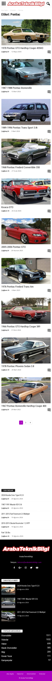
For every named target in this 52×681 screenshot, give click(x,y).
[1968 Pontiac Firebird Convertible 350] (26, 152)
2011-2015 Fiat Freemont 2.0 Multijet (15, 514)
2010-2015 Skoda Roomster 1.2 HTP (15, 523)
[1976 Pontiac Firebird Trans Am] (26, 271)
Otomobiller (6, 635)
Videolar (4, 639)
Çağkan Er (5, 171)
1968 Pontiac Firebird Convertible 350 (20, 167)
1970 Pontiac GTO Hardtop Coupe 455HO (22, 48)
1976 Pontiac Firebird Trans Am (17, 286)
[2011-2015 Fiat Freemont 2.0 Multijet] (8, 616)
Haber (4, 644)
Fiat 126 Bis (5, 532)
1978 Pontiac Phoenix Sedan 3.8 (17, 366)
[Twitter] (32, 568)
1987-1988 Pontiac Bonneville (16, 87)
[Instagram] (26, 568)
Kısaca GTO (7, 207)
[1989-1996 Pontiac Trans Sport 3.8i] (26, 112)
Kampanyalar (6, 660)
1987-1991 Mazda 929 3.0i (11, 504)
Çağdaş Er (5, 52)
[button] (48, 4)
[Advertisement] (26, 458)
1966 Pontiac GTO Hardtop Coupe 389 (20, 326)
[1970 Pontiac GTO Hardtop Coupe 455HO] (26, 32)
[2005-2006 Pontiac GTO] (26, 231)
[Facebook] (15, 568)
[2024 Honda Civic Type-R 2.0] (8, 590)
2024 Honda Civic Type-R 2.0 (12, 495)
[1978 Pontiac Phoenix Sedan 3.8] (26, 351)
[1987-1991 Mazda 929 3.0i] (8, 603)
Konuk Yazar (6, 656)
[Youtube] (37, 568)
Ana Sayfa (4, 10)
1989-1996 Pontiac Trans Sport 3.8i (19, 127)
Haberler (20, 674)
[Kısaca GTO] (26, 191)
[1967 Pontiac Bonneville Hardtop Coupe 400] (26, 390)
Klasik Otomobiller (9, 648)
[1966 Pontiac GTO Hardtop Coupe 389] (26, 311)
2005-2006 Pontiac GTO (13, 246)
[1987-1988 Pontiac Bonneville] (26, 72)
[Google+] (20, 568)
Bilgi (3, 652)
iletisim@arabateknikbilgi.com (29, 562)
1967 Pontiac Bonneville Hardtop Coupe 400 (23, 406)
